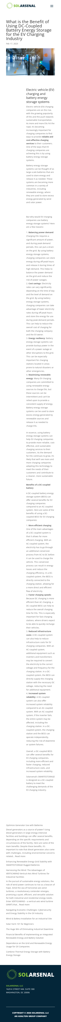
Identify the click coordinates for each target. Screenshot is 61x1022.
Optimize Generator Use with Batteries (24, 825)
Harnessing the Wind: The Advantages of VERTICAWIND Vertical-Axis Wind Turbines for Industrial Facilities (27, 873)
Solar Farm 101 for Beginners (20, 924)
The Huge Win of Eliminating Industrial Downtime (29, 929)
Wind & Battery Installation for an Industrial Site (29, 918)
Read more (20, 856)
